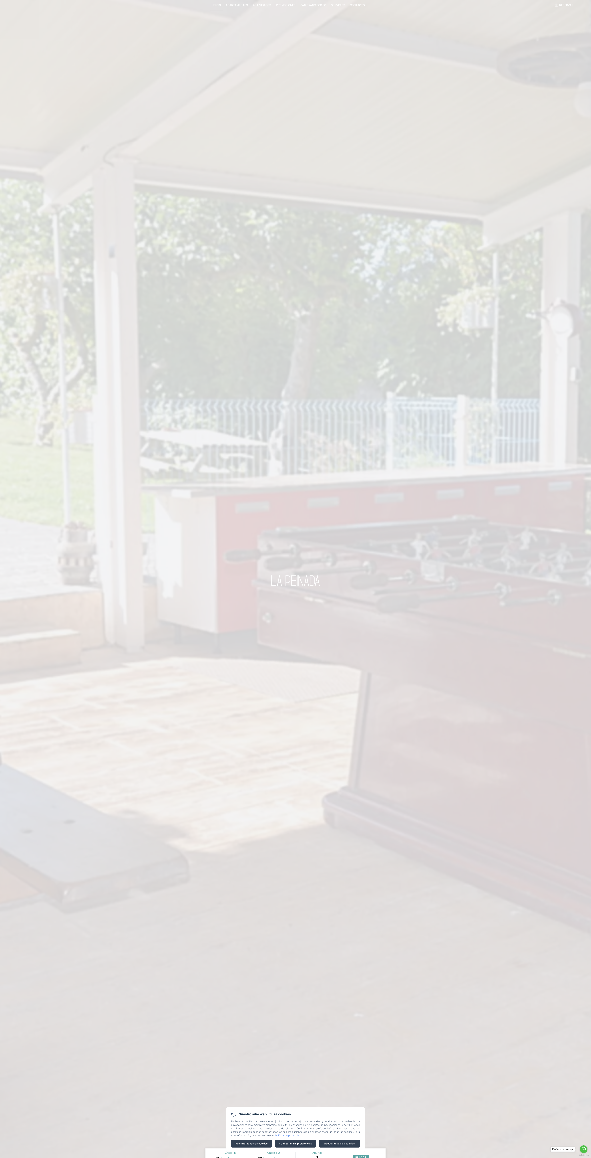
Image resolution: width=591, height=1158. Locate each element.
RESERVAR (566, 5)
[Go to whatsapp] (583, 1149)
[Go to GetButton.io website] (584, 1155)
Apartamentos (237, 5)
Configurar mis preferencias (295, 1143)
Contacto (357, 5)
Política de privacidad (288, 1135)
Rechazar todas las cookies (251, 1143)
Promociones (286, 5)
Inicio (217, 5)
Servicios (338, 5)
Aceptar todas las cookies (339, 1143)
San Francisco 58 (313, 5)
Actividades (262, 5)
